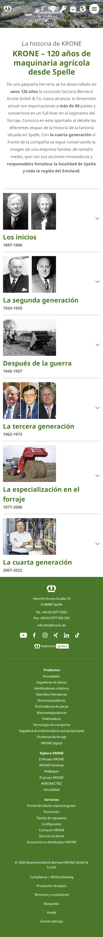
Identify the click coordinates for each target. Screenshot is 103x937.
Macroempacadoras (51, 712)
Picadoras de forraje (51, 736)
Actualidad (52, 789)
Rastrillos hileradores (51, 694)
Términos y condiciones (51, 894)
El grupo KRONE (52, 777)
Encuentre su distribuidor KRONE (51, 842)
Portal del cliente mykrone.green (51, 805)
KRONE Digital (51, 743)
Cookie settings (51, 921)
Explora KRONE (52, 753)
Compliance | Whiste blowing (52, 877)
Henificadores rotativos (51, 688)
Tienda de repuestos (51, 818)
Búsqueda (51, 903)
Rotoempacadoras (51, 700)
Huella (51, 912)
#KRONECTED (51, 783)
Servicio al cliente (51, 836)
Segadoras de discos (51, 682)
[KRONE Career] (73, 9)
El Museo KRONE (51, 759)
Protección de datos (51, 885)
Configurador (52, 824)
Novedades (51, 676)
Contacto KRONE (51, 830)
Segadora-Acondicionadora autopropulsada (51, 730)
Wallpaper (51, 771)
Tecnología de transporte (51, 724)
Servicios (51, 799)
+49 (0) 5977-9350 (54, 612)
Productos (52, 670)
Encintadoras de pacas (51, 706)
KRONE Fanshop (51, 765)
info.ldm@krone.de (51, 625)
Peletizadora (51, 718)
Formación (52, 811)
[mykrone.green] (63, 9)
